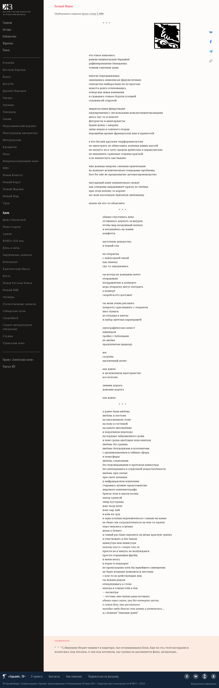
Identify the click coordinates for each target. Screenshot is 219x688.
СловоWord (10, 318)
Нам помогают (74, 676)
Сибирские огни (14, 311)
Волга (7, 77)
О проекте (37, 676)
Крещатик (10, 147)
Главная (7, 23)
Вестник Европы (14, 70)
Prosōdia (8, 63)
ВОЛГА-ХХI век (13, 241)
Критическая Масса (16, 269)
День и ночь (11, 248)
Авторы (7, 29)
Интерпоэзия (12, 140)
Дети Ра (8, 84)
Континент (10, 262)
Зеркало (8, 105)
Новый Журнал (13, 189)
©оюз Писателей (14, 220)
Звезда (7, 98)
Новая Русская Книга (17, 283)
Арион (7, 234)
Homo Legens (12, 227)
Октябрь (9, 297)
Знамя (7, 119)
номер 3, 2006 (96, 13)
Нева (6, 154)
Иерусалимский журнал (19, 126)
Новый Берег (12, 182)
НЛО (6, 168)
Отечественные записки (19, 304)
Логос (7, 276)
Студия (8, 336)
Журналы (8, 43)
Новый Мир (11, 196)
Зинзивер (9, 112)
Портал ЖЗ (9, 366)
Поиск (6, 50)
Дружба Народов (14, 91)
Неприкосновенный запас (21, 161)
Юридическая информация (203, 683)
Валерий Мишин (64, 6)
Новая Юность (13, 175)
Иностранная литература (20, 133)
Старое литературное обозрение (17, 327)
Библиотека (9, 36)
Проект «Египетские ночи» (18, 360)
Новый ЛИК (11, 290)
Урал (6, 203)
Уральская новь (14, 343)
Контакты (54, 676)
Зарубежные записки (17, 255)
